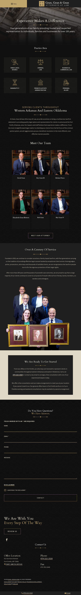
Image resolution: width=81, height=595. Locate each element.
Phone (6, 447)
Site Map (14, 582)
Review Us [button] (12, 531)
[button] (13, 3)
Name (6, 426)
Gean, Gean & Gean (13, 579)
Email (6, 436)
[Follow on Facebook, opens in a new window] (6, 539)
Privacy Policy (22, 582)
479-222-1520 (18, 375)
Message (7, 457)
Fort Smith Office (14, 564)
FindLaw (15, 584)
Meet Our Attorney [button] (40, 235)
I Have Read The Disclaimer (16, 490)
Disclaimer (9, 485)
